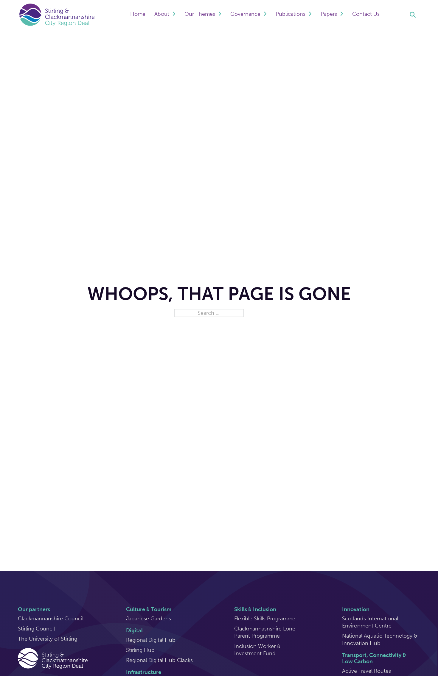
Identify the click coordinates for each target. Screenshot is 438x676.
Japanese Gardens (148, 618)
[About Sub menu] (173, 14)
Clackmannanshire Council (50, 618)
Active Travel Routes (366, 671)
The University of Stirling (47, 639)
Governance (245, 14)
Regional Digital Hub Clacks (159, 660)
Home (137, 14)
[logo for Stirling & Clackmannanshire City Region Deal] (53, 658)
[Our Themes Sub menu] (219, 14)
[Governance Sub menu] (265, 14)
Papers (329, 14)
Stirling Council (36, 628)
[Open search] (413, 15)
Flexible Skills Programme (264, 618)
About (161, 14)
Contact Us (366, 14)
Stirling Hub (140, 650)
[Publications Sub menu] (310, 14)
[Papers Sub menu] (341, 14)
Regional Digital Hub (150, 640)
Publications (290, 14)
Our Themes (199, 14)
